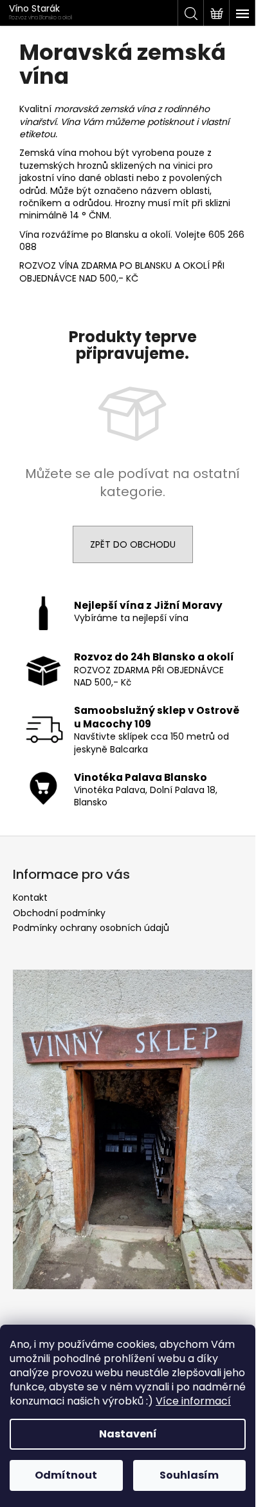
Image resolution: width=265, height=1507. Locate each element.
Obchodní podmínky (59, 913)
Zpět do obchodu (133, 544)
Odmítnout (66, 1475)
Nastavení (128, 1433)
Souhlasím (189, 1475)
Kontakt (30, 897)
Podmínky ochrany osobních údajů (91, 927)
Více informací (193, 1401)
